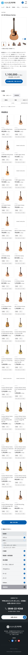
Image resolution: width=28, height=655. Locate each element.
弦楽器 (3, 134)
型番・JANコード (7, 95)
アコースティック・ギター (7, 136)
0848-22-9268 (15, 634)
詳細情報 (16, 95)
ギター (7, 134)
